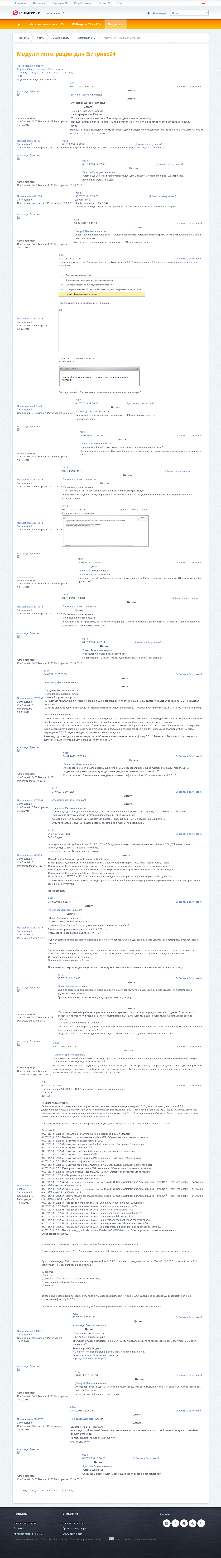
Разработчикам (82, 3)
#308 (82, 432)
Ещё (120, 3)
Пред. (33, 72)
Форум (40, 37)
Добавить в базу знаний (189, 86)
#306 (61, 255)
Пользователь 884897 (25, 1187)
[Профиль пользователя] (25, 114)
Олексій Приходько (93, 172)
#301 (73, 83)
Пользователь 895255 (29, 855)
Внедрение (70, 1514)
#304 (78, 192)
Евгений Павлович (81, 94)
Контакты (165, 1514)
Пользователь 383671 (29, 140)
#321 (44, 1082)
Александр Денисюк (28, 91)
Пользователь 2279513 (30, 318)
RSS (19, 76)
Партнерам (39, 3)
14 (53, 72)
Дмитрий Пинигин (85, 1383)
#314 (46, 670)
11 (43, 72)
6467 (34, 121)
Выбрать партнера (73, 1523)
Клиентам (20, 3)
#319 (60, 974)
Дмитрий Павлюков (85, 231)
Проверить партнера (74, 1528)
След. (70, 72)
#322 (75, 1313)
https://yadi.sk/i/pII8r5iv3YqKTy (89, 1358)
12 (46, 72)
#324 (73, 1407)
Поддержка (115, 24)
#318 (51, 898)
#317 (50, 830)
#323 (77, 1371)
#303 (85, 160)
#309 (65, 467)
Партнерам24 (59, 3)
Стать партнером (72, 1533)
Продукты (20, 1514)
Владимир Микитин (74, 764)
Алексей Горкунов (64, 1054)
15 (57, 72)
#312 (65, 594)
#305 (77, 219)
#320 (56, 1043)
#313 (85, 638)
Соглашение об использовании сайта (137, 1539)
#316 (54, 788)
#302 (65, 140)
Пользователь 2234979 (30, 1331)
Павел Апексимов (90, 443)
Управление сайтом (24, 1523)
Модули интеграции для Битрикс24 (122, 37)
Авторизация (159, 13)
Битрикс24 (104, 3)
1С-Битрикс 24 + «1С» (86, 24)
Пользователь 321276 (29, 196)
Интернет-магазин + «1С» (47, 24)
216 (64, 72)
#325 (85, 1454)
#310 (65, 506)
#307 (78, 399)
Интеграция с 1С (86, 37)
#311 (80, 559)
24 (33, 203)
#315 (66, 752)
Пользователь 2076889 (30, 698)
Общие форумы (61, 37)
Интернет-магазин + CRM (27, 1533)
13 (33, 1337)
